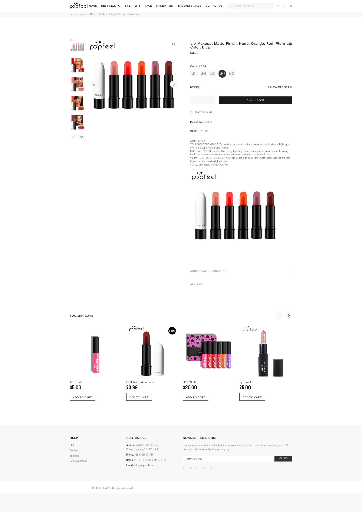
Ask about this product (280, 87)
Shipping (194, 87)
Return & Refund (78, 461)
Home (72, 14)
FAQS (72, 445)
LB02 (203, 73)
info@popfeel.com (144, 465)
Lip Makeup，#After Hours (140, 382)
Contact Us (76, 450)
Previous (94, 84)
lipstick (208, 122)
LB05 (231, 73)
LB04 (222, 73)
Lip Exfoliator (246, 382)
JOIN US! (283, 458)
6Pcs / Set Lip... (191, 382)
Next (173, 84)
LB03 (213, 73)
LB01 (194, 73)
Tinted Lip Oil (76, 382)
